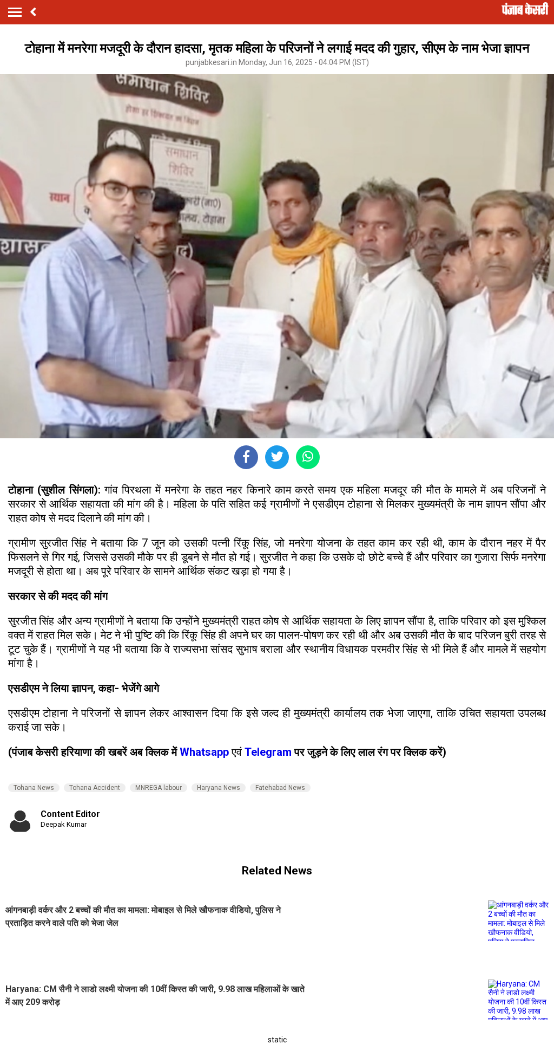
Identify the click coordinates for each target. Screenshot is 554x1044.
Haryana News (218, 788)
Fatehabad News (280, 788)
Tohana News (34, 788)
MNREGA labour (158, 788)
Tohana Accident (94, 788)
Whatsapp (206, 751)
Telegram (268, 751)
